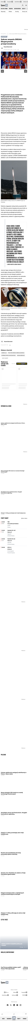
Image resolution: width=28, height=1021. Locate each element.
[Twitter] (10, 1005)
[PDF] (10, 345)
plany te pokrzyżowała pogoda (10, 139)
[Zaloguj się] (23, 5)
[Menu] (26, 5)
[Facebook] (7, 1005)
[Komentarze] (14, 1014)
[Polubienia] (2, 1014)
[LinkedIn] (14, 1005)
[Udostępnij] (26, 1014)
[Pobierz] (18, 49)
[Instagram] (20, 1005)
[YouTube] (17, 1005)
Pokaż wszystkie (5, 358)
